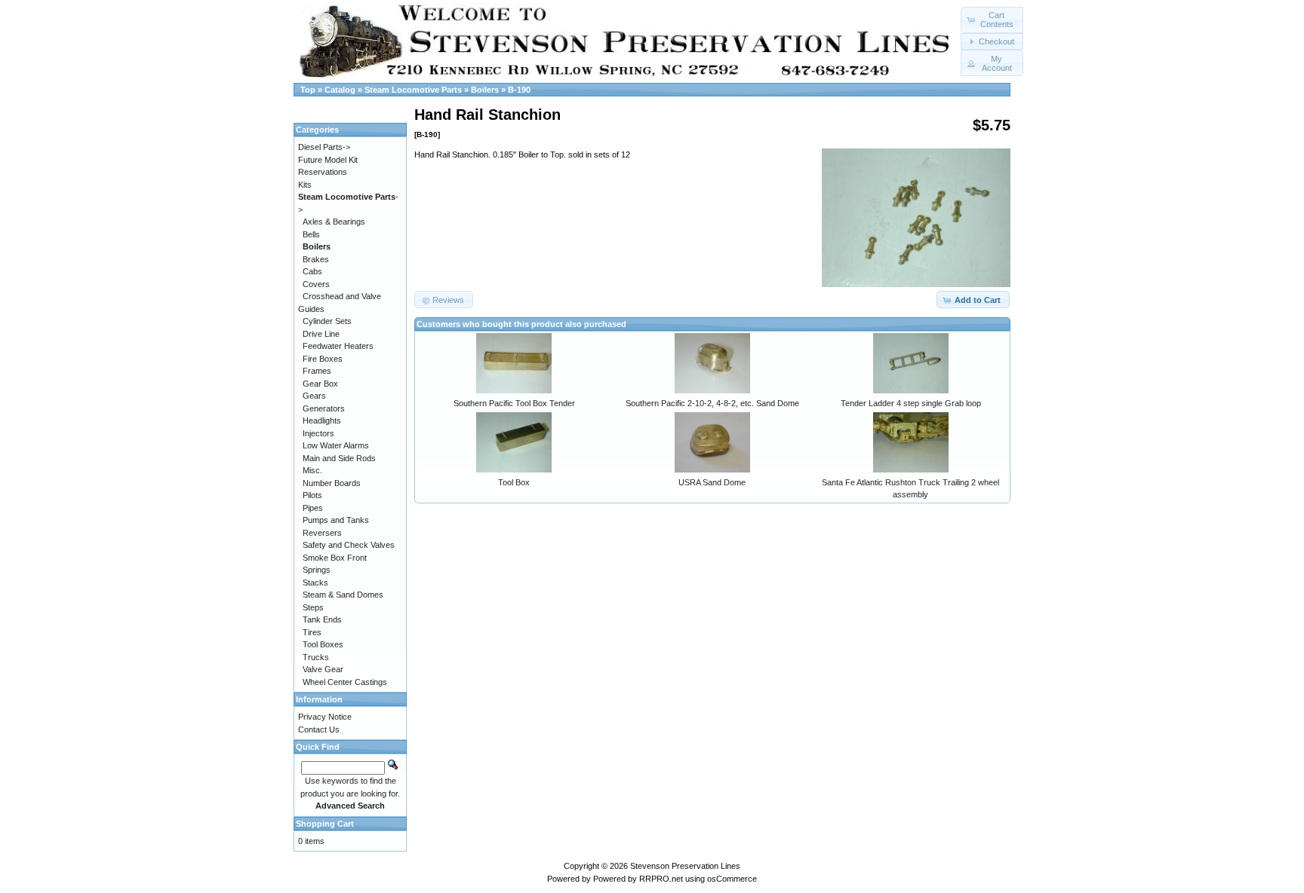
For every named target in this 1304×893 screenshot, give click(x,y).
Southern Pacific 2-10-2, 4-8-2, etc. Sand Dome (712, 403)
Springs (317, 569)
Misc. (312, 470)
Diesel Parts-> (324, 146)
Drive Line (321, 333)
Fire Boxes (323, 358)
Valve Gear (323, 669)
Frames (317, 370)
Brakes (316, 259)
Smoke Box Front (335, 557)
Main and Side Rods (339, 458)
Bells (311, 234)
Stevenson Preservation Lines (685, 865)
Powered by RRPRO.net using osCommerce (675, 878)
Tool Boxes (323, 644)
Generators (324, 408)
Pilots (312, 495)
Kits (305, 184)
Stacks (315, 582)
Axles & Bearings (334, 221)
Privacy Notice (325, 716)
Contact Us (319, 729)
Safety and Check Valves (349, 544)
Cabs (312, 271)
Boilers (485, 89)
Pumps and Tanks (336, 519)
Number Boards (332, 483)
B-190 (519, 89)
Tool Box (514, 482)
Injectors (318, 433)
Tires (312, 632)
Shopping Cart (325, 823)
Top (307, 89)
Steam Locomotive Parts (413, 89)
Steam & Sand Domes (343, 594)
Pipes (313, 507)
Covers (316, 284)
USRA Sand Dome (712, 482)
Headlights (322, 420)
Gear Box (320, 383)
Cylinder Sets (327, 321)
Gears (314, 395)
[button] (992, 20)
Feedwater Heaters (338, 345)
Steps (313, 607)
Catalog (339, 89)
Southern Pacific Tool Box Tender (514, 403)
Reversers (322, 532)
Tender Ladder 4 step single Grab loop (911, 403)
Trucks (316, 657)
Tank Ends (322, 619)
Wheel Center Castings (345, 682)
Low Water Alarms (336, 445)
